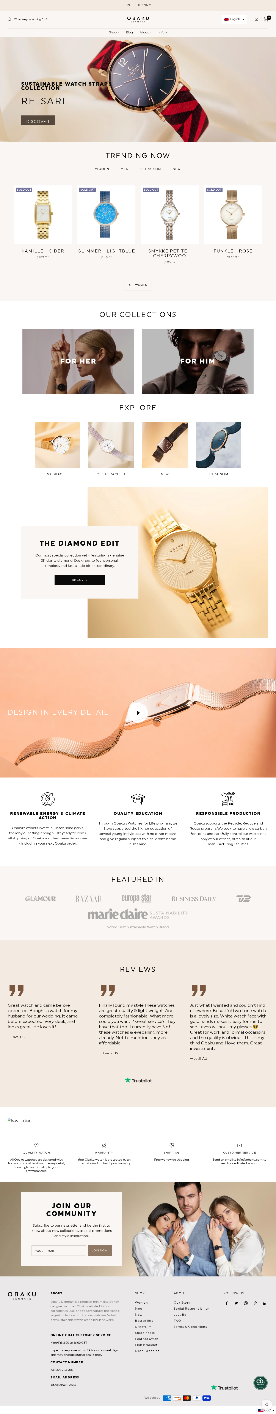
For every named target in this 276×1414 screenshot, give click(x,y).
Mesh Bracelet (147, 1351)
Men (125, 169)
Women (102, 169)
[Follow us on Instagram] (245, 1303)
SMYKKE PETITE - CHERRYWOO (169, 253)
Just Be (180, 1314)
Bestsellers (144, 1320)
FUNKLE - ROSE (233, 251)
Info (161, 32)
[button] (234, 19)
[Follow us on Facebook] (226, 1303)
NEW (177, 169)
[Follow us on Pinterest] (255, 1303)
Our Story (182, 1302)
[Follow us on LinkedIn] (264, 1303)
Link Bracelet (146, 1345)
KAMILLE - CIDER (43, 251)
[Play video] (138, 713)
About (145, 32)
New (138, 1314)
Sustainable (145, 1332)
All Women (138, 285)
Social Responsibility (191, 1308)
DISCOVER (38, 119)
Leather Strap (146, 1338)
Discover (80, 580)
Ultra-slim (150, 169)
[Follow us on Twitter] (236, 1303)
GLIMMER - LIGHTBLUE (106, 251)
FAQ (177, 1320)
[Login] (257, 19)
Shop (113, 32)
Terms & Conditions (190, 1326)
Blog (129, 32)
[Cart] (266, 19)
